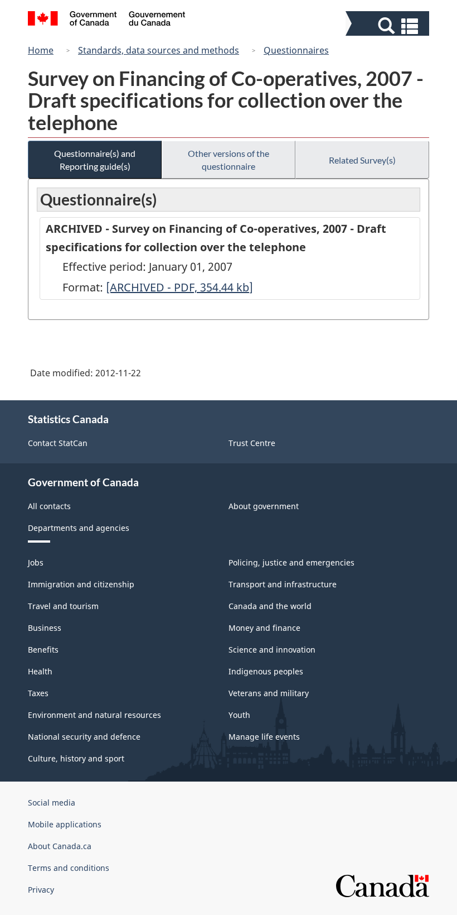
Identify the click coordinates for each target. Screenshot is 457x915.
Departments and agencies (78, 528)
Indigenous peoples (266, 671)
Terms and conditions (68, 868)
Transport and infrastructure (283, 584)
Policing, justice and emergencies (291, 562)
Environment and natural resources (94, 715)
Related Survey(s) (362, 160)
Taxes (38, 693)
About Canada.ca (59, 846)
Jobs (35, 562)
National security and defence (84, 736)
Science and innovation (272, 649)
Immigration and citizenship (81, 584)
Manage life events (264, 736)
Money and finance (264, 627)
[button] (388, 26)
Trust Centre (252, 443)
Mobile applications (64, 824)
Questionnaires (296, 50)
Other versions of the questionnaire (228, 159)
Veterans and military (269, 693)
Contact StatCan (57, 443)
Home (41, 50)
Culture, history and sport (76, 758)
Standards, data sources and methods (158, 50)
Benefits (43, 649)
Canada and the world (270, 606)
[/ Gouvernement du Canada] (107, 20)
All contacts (49, 506)
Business (44, 627)
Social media (51, 802)
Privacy (41, 889)
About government (264, 506)
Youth (239, 715)
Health (40, 671)
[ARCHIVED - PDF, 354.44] (179, 287)
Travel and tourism (63, 606)
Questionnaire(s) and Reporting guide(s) (94, 159)
